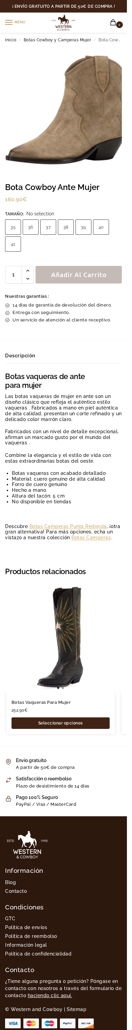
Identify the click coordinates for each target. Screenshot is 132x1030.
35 (13, 227)
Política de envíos (26, 927)
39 (83, 227)
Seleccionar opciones (60, 723)
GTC (10, 918)
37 (48, 227)
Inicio (10, 40)
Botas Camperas (91, 537)
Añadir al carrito (79, 274)
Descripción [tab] (20, 356)
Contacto (16, 891)
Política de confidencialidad (38, 954)
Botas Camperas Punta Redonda (68, 526)
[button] (114, 23)
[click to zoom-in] (66, 108)
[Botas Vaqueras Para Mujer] (60, 638)
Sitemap (77, 1009)
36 (31, 227)
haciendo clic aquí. (50, 995)
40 (101, 227)
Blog (10, 882)
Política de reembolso (31, 936)
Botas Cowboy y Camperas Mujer (57, 40)
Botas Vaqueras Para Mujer (41, 702)
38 (66, 227)
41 (13, 244)
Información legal (26, 945)
